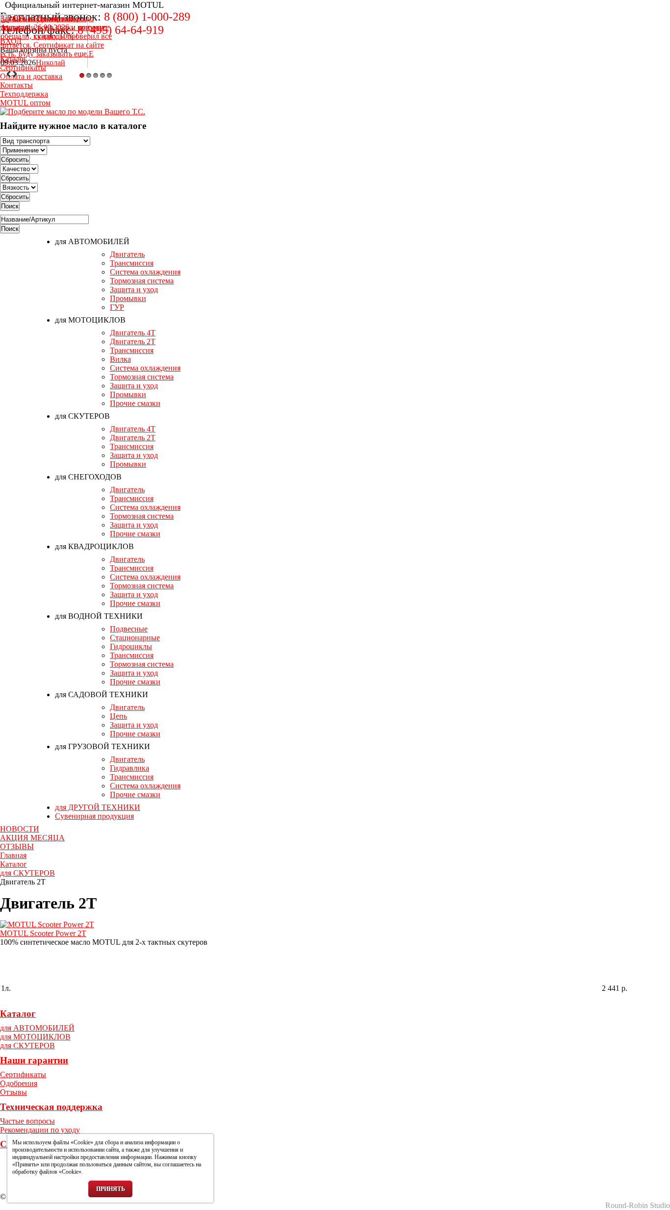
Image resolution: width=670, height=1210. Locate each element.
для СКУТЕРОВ (82, 416)
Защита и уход (134, 289)
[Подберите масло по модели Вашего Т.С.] (72, 111)
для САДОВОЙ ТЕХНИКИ (101, 694)
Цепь (118, 716)
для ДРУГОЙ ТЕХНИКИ (97, 807)
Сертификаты (23, 1074)
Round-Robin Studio (637, 1205)
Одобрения (18, 1083)
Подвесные (129, 629)
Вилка (120, 359)
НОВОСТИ (19, 829)
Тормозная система (142, 281)
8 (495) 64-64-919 (120, 30)
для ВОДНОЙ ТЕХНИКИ (99, 616)
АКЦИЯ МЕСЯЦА (32, 837)
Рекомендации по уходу (40, 1130)
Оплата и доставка (31, 76)
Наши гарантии (34, 1060)
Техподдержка (24, 94)
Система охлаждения (145, 272)
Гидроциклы (131, 646)
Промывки (128, 298)
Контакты (16, 85)
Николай (50, 62)
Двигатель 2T (132, 341)
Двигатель (127, 254)
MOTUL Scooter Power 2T (43, 933)
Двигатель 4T (132, 332)
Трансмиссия (132, 263)
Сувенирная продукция (94, 816)
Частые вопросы (27, 1121)
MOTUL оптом (25, 103)
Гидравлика (129, 768)
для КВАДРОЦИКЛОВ (94, 546)
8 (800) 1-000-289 (147, 16)
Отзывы (13, 1092)
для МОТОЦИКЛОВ (90, 320)
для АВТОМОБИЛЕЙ (92, 241)
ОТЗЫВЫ (17, 846)
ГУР (117, 307)
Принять (110, 1188)
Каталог (18, 1013)
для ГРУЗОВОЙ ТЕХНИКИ (102, 746)
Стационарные (135, 637)
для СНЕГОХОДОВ (88, 477)
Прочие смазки (135, 403)
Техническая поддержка (51, 1107)
